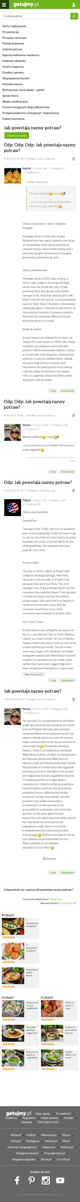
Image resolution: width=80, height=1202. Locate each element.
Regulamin (29, 1117)
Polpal (27, 500)
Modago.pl (32, 1141)
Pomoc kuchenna (13, 118)
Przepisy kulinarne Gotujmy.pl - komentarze (30, 113)
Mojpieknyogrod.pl (24, 1159)
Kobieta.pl (67, 1147)
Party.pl (16, 1141)
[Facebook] (18, 1179)
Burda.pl (46, 1159)
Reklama (27, 1122)
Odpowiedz (67, 390)
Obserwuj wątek (16, 135)
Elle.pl (66, 1141)
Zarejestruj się (68, 903)
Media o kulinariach (15, 101)
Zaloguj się (56, 899)
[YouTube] (61, 1179)
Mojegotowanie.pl (27, 1153)
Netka (27, 425)
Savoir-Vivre (10, 95)
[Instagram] (47, 1179)
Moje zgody (42, 1113)
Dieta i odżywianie (14, 26)
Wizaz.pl (16, 1135)
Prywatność (63, 1113)
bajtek (27, 168)
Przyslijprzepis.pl (54, 1153)
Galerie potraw (12, 49)
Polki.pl (31, 1135)
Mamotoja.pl (49, 1135)
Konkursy (11, 1117)
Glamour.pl (48, 1147)
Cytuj (52, 390)
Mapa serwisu (49, 1117)
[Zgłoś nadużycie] (74, 158)
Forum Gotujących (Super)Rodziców (25, 107)
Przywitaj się (10, 32)
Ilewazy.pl (51, 1141)
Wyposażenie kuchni (15, 78)
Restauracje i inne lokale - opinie (23, 90)
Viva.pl (66, 1135)
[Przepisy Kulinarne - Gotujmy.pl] (26, 4)
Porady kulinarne (13, 43)
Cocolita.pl (63, 1159)
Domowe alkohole (14, 60)
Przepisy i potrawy (14, 37)
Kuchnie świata (12, 84)
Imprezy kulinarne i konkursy (20, 55)
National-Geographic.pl (22, 1147)
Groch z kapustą (13, 66)
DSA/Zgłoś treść (47, 1122)
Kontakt (68, 1117)
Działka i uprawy (13, 72)
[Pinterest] (33, 1179)
